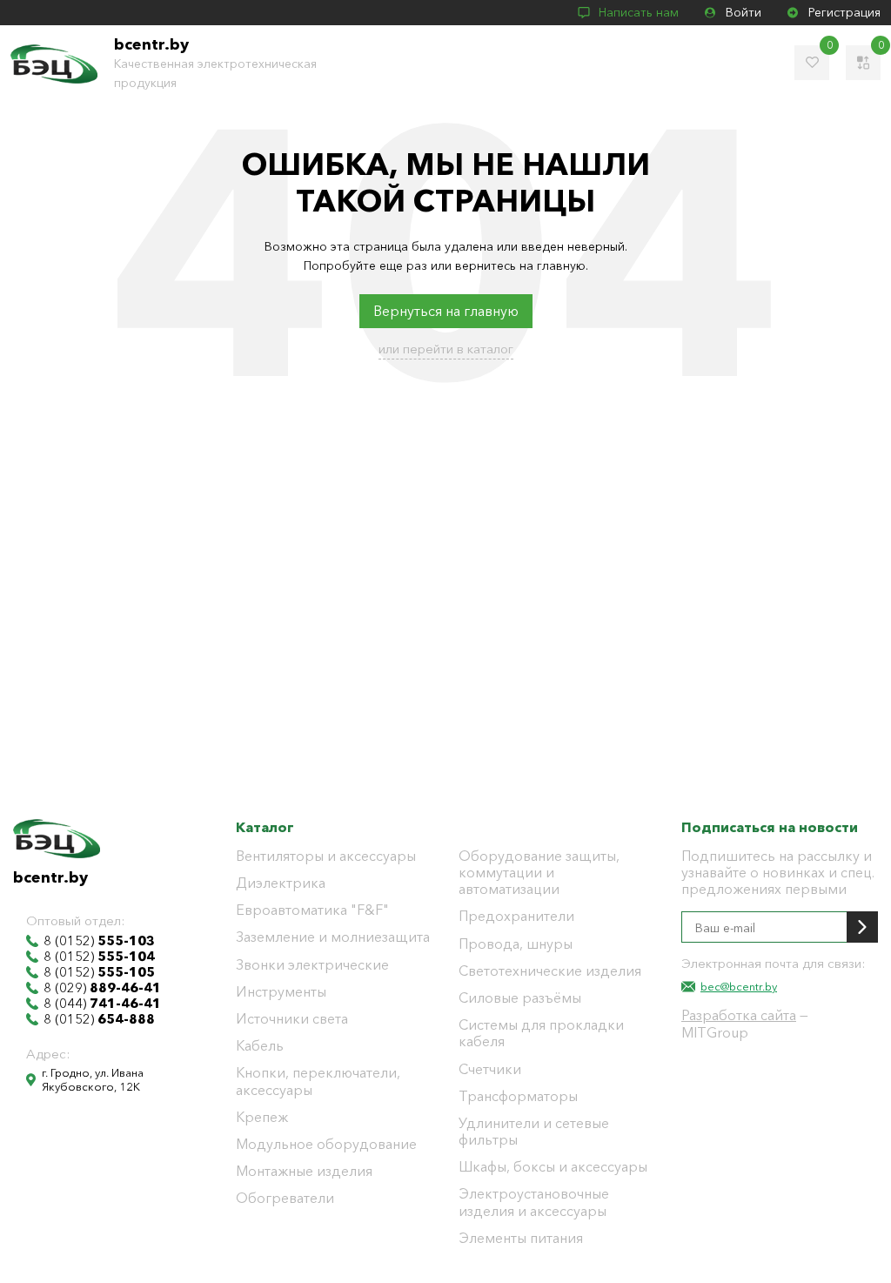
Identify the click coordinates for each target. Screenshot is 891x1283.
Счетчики (490, 1069)
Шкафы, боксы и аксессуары (553, 1167)
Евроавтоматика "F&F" (312, 910)
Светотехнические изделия (550, 971)
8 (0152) (99, 941)
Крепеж (262, 1117)
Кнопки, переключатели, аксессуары (318, 1081)
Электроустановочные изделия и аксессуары (534, 1202)
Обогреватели (285, 1198)
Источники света (292, 1019)
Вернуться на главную (446, 310)
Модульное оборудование (326, 1144)
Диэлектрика (280, 883)
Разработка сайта (738, 1015)
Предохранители (516, 916)
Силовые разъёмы (520, 998)
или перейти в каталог (446, 348)
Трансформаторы (518, 1096)
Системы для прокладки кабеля (541, 1033)
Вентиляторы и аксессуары (326, 856)
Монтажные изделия (304, 1171)
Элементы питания (521, 1238)
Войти (743, 12)
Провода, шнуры (516, 944)
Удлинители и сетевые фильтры (534, 1131)
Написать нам (639, 12)
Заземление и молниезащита (333, 937)
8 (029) (102, 988)
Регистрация (844, 12)
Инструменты (281, 992)
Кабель (260, 1046)
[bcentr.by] (53, 64)
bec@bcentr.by (738, 986)
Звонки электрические (312, 965)
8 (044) (102, 1003)
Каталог (265, 827)
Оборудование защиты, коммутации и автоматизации (539, 872)
